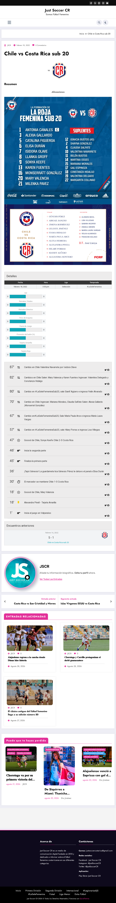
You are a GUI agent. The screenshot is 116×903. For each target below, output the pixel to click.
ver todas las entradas (51, 579)
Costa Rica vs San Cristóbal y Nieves (35, 603)
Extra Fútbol (80, 894)
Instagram (83, 863)
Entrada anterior (48, 599)
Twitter (81, 866)
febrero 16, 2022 (51, 533)
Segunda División (53, 890)
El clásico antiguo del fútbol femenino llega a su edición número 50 (27, 713)
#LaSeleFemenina (36, 894)
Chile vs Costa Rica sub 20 (58, 542)
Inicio (18, 890)
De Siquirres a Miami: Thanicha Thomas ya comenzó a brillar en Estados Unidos (19, 791)
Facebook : (83, 860)
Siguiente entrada (68, 599)
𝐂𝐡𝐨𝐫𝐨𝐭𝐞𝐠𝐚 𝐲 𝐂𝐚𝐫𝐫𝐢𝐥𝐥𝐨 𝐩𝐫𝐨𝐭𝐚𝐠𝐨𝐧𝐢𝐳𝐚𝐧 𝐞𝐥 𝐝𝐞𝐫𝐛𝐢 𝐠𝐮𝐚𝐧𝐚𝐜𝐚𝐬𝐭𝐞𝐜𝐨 (83, 659)
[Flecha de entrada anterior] (5, 602)
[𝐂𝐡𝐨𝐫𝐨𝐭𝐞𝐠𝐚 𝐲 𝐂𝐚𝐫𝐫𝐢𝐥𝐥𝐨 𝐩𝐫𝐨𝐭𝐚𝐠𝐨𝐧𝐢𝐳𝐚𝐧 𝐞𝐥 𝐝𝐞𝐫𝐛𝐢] (86, 637)
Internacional (72, 890)
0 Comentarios (41, 45)
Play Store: (83, 875)
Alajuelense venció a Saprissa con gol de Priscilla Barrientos (57, 773)
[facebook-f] (91, 3)
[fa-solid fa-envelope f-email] (107, 3)
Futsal (52, 894)
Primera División (51, 757)
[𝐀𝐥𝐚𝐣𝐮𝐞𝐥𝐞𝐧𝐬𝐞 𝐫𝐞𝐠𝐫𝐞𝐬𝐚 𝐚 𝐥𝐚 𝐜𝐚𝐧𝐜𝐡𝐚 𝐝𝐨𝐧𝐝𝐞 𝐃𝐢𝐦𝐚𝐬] (30, 637)
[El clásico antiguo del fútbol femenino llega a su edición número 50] (30, 692)
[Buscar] (99, 22)
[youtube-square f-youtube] (99, 3)
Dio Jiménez (27, 798)
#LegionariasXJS (13, 750)
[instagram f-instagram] (103, 3)
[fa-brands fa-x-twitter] (95, 3)
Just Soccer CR (57, 10)
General (86, 753)
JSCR (9, 45)
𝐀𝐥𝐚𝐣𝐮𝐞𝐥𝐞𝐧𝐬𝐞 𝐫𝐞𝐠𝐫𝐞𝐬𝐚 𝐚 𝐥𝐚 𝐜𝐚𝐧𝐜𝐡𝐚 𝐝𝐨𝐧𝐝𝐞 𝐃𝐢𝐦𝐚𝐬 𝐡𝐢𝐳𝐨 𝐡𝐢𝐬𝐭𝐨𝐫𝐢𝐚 (26, 659)
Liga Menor (64, 894)
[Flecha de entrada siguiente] (111, 602)
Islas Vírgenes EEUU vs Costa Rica (80, 603)
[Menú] (9, 22)
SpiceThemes (84, 898)
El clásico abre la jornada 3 (93, 773)
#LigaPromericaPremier (54, 753)
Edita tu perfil (81, 573)
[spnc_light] (105, 22)
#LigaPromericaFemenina (55, 750)
